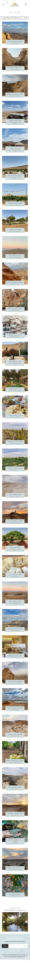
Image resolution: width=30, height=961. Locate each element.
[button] (4, 921)
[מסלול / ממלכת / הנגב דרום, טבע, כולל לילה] (15, 922)
